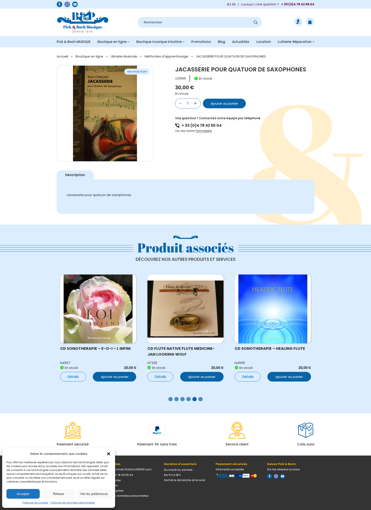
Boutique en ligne (111, 41)
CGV (103, 501)
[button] (108, 454)
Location (263, 41)
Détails (73, 376)
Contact (247, 4)
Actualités (240, 41)
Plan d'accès (109, 485)
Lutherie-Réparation (295, 41)
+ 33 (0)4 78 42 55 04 (202, 125)
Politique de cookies (35, 502)
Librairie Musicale (124, 56)
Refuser (58, 494)
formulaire (204, 130)
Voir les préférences (94, 494)
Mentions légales (111, 491)
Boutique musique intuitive (159, 41)
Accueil (62, 56)
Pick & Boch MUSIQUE (74, 41)
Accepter (23, 494)
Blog (221, 41)
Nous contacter (110, 480)
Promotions (201, 41)
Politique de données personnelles (72, 502)
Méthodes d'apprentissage (166, 56)
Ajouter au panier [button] (114, 376)
